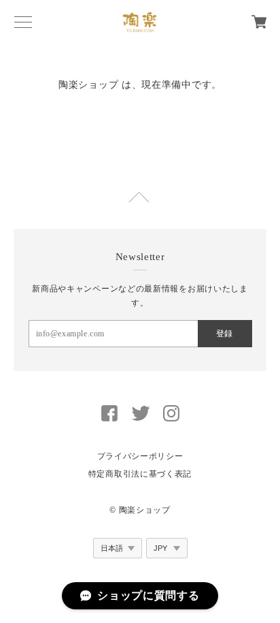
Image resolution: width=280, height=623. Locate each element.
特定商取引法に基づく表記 (140, 474)
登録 (224, 333)
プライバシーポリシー (140, 456)
